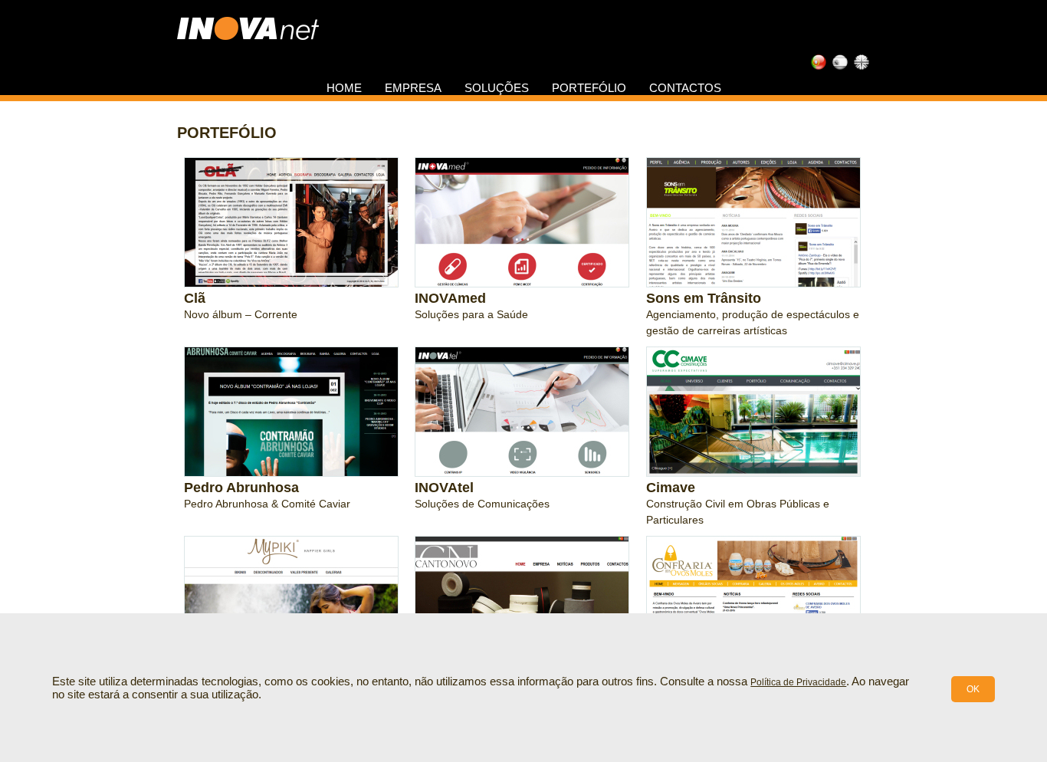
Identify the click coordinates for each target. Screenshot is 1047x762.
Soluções (496, 87)
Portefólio (589, 87)
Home (344, 87)
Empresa (413, 87)
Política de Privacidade (798, 682)
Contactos (685, 87)
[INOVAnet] (248, 26)
